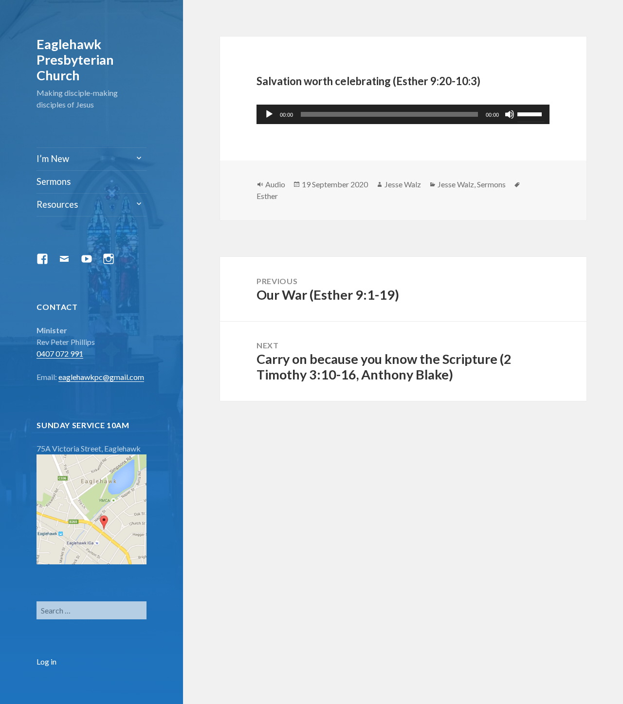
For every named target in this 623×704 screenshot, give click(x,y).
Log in (46, 661)
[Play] (269, 114)
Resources (57, 204)
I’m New (53, 158)
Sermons (54, 181)
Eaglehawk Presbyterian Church (75, 59)
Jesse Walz (403, 184)
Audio (275, 184)
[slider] (531, 113)
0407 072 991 (60, 353)
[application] (403, 114)
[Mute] (509, 114)
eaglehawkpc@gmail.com (101, 376)
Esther (267, 195)
